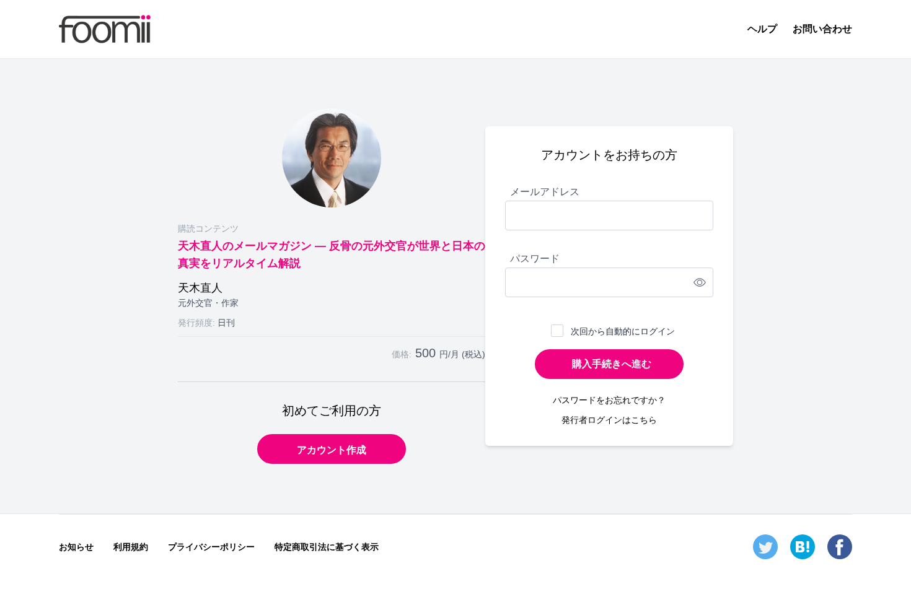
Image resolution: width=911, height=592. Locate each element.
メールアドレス (544, 191)
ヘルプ (762, 29)
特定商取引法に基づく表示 (327, 547)
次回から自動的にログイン (623, 331)
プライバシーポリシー (211, 547)
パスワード (535, 258)
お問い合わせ (822, 29)
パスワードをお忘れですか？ (609, 400)
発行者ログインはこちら (609, 420)
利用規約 (130, 547)
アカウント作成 (331, 450)
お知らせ (76, 547)
